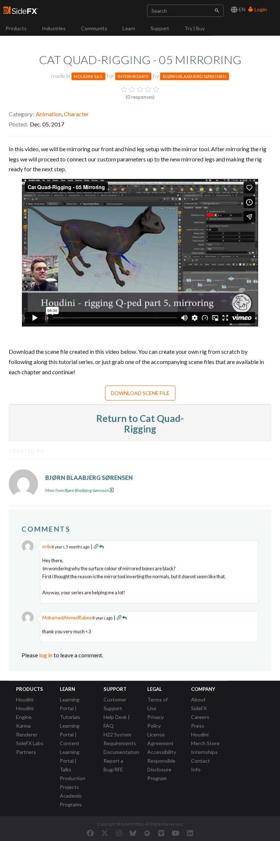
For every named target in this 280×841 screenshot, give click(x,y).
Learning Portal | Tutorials (70, 708)
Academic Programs (71, 800)
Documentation (121, 752)
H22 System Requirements (120, 738)
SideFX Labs (29, 743)
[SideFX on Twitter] (104, 833)
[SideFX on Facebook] (90, 833)
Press (197, 726)
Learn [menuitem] (128, 28)
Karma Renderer (27, 730)
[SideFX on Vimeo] (161, 833)
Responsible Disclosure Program (161, 769)
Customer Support (115, 703)
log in (45, 655)
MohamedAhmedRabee (67, 618)
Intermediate (133, 76)
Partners (26, 752)
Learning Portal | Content (69, 734)
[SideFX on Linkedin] (190, 833)
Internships (204, 752)
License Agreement (160, 738)
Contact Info (200, 765)
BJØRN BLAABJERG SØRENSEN (89, 477)
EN (241, 9)
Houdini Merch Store (205, 738)
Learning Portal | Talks (69, 760)
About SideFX (199, 703)
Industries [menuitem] (54, 28)
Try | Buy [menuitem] (194, 28)
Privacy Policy (155, 721)
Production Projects (72, 782)
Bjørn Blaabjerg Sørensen (194, 76)
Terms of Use (157, 703)
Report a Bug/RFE (113, 765)
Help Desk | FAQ (117, 721)
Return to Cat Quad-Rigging (140, 423)
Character (76, 113)
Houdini (25, 699)
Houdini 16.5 (88, 76)
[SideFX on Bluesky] (132, 833)
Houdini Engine (25, 712)
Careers (200, 717)
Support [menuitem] (160, 28)
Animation (49, 113)
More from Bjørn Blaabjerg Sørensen (77, 490)
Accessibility (161, 752)
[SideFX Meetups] (147, 833)
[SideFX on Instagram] (119, 833)
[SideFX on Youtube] (175, 833)
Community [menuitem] (94, 28)
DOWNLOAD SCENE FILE (140, 393)
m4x (46, 546)
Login (260, 9)
